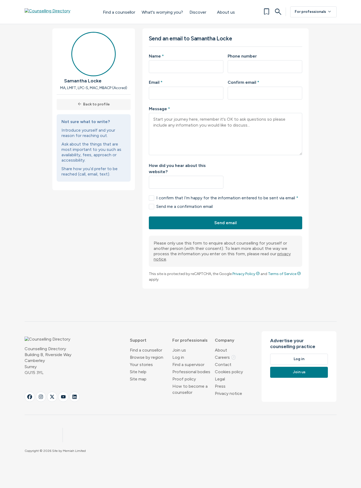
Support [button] (138, 340)
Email (155, 82)
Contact (223, 364)
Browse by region (146, 357)
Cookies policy (229, 371)
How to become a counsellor (190, 389)
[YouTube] (63, 397)
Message (159, 108)
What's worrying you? (162, 12)
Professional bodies (191, 371)
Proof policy (184, 379)
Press (220, 386)
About (221, 350)
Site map (138, 379)
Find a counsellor (119, 12)
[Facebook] (29, 397)
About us (226, 12)
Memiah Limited (74, 451)
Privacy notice (228, 393)
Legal (220, 379)
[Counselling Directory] (58, 12)
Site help (138, 371)
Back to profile (93, 104)
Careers (225, 357)
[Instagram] (41, 397)
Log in (178, 357)
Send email (225, 222)
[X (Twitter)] (52, 397)
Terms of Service (284, 273)
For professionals (313, 12)
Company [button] (224, 340)
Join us (179, 350)
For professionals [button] (190, 340)
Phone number (242, 56)
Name (156, 56)
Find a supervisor (188, 364)
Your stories (141, 364)
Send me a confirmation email (184, 206)
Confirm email (243, 82)
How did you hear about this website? (177, 168)
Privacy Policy (246, 273)
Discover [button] (197, 12)
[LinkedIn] (74, 397)
